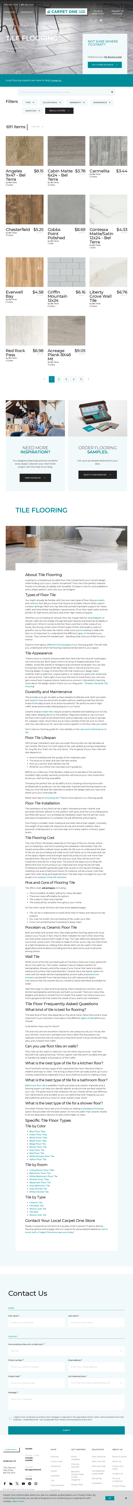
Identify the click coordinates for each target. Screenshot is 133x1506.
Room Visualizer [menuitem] (75, 1458)
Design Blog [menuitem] (77, 1484)
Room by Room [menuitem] (119, 1456)
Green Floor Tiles (38, 1134)
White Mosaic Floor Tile (41, 1156)
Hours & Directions (98, 12)
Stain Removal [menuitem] (98, 1456)
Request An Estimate (117, 12)
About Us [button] (9, 19)
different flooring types (59, 645)
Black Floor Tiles (38, 1141)
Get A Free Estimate (103, 65)
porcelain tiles (46, 711)
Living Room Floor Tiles (41, 1170)
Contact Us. (56, 80)
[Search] (112, 92)
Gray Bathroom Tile (39, 1185)
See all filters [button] (57, 110)
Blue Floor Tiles (37, 1131)
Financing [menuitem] (55, 1490)
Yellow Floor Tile (37, 1159)
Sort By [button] (35, 127)
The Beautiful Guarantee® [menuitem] (98, 1472)
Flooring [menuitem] (54, 1456)
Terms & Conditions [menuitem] (117, 1479)
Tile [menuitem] (52, 1480)
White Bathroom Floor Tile (43, 1176)
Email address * (75, 1360)
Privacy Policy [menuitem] (118, 1486)
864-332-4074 (27, 4)
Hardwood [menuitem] (55, 1466)
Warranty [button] (75, 102)
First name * (13, 1316)
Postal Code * (14, 1376)
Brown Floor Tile (37, 1147)
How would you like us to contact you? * (26, 1344)
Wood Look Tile (37, 1209)
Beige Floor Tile (37, 1144)
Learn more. (18, 1501)
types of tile (83, 633)
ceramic (34, 603)
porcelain (99, 600)
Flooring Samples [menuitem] (75, 1465)
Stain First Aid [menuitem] (98, 1461)
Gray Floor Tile (36, 1150)
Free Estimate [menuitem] (57, 1485)
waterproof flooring (93, 1108)
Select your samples (95, 475)
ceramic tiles (36, 700)
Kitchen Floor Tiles (39, 1179)
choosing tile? (52, 798)
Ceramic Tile (35, 1202)
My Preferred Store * (77, 1376)
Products (25, 26)
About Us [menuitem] (116, 1461)
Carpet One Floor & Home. (22, 1489)
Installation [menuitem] (97, 1483)
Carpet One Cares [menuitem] (117, 1467)
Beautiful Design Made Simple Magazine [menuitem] (77, 1475)
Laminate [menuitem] (55, 1476)
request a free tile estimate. (52, 877)
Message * (13, 1392)
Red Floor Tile (36, 1153)
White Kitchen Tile (39, 1192)
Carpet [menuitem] (54, 1471)
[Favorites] (96, 20)
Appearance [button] (100, 102)
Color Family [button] (50, 102)
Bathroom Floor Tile (40, 1173)
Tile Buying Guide (113, 57)
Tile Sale (33, 1212)
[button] (91, 20)
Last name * (73, 1316)
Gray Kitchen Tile (38, 1189)
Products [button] (9, 12)
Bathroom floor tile (35, 1085)
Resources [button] (27, 12)
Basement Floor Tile (40, 1182)
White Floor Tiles (38, 1137)
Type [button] (28, 102)
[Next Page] (88, 379)
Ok (109, 1498)
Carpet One (11, 26)
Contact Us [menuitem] (117, 1474)
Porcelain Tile (36, 1205)
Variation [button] (30, 111)
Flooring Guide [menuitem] (99, 1466)
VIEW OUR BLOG (33, 478)
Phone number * (15, 1360)
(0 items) (101, 20)
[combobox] (64, 92)
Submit (66, 1430)
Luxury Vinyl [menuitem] (56, 1461)
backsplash (95, 618)
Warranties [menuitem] (97, 1478)
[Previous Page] (44, 379)
